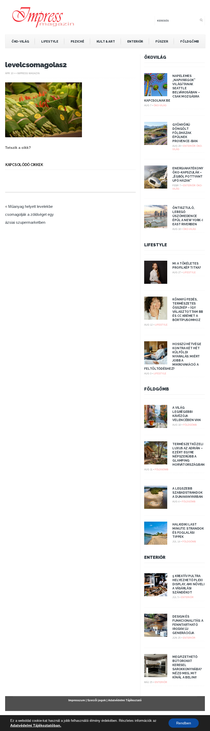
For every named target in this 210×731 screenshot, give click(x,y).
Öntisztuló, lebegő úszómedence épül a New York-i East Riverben (187, 216)
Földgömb (189, 41)
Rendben (183, 723)
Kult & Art (106, 41)
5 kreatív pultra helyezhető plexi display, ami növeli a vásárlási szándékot (188, 584)
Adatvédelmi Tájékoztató (125, 700)
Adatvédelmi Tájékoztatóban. (35, 725)
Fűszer (161, 41)
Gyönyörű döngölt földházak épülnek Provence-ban (184, 133)
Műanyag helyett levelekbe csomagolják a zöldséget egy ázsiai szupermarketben (29, 214)
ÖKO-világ (20, 41)
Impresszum (76, 700)
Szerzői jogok (96, 700)
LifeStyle (49, 41)
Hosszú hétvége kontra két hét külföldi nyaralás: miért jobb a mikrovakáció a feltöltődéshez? (172, 356)
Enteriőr (135, 41)
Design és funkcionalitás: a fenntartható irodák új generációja (187, 625)
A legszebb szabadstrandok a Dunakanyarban (187, 493)
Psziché (77, 41)
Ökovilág (155, 57)
